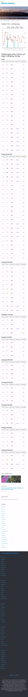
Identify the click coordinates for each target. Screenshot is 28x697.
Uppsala (3, 533)
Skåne (2, 527)
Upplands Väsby (4, 645)
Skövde (2, 643)
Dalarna (3, 509)
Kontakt (12, 675)
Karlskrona (3, 650)
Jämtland (3, 517)
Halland (2, 515)
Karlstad (2, 611)
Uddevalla (3, 654)
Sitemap (16, 675)
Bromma (3, 613)
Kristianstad (3, 637)
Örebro (2, 545)
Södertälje (3, 596)
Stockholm (3, 529)
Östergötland (4, 547)
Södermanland (4, 531)
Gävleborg (3, 513)
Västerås (2, 569)
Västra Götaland (4, 543)
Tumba (2, 635)
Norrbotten (3, 525)
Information (4, 486)
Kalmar (2, 521)
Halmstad (3, 607)
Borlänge (3, 633)
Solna (2, 605)
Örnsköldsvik (3, 662)
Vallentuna (3, 668)
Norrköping (3, 582)
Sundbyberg (3, 656)
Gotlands (3, 511)
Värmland (3, 535)
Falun (2, 641)
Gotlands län (6, 20)
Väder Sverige (8, 3)
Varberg (2, 658)
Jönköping (3, 519)
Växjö (2, 609)
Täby (2, 617)
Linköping (3, 573)
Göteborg (3, 559)
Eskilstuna (3, 603)
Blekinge (3, 507)
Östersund (3, 621)
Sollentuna (3, 565)
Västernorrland (4, 539)
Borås (2, 594)
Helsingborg (3, 575)
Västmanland (4, 541)
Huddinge (3, 584)
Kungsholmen (4, 598)
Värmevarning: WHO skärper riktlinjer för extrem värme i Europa (12, 488)
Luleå (2, 629)
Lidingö (2, 631)
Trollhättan (3, 627)
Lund (2, 586)
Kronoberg (3, 523)
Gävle (2, 592)
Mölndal (2, 615)
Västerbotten (4, 537)
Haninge (2, 590)
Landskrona (3, 664)
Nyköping (3, 666)
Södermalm (3, 567)
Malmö (2, 561)
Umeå (2, 588)
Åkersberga (3, 660)
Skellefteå (3, 652)
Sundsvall (3, 619)
